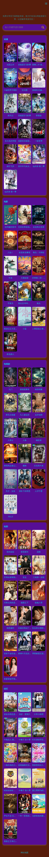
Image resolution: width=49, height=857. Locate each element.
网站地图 (24, 852)
